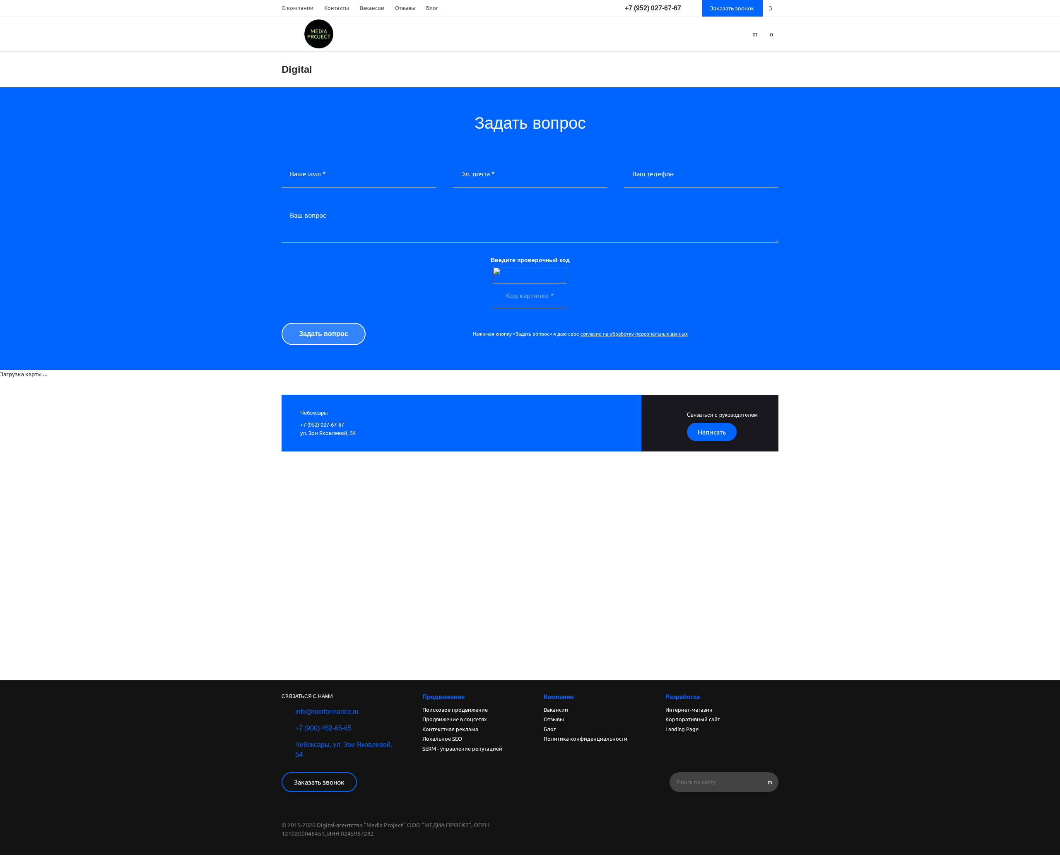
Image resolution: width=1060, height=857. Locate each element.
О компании (297, 8)
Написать (712, 432)
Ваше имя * (308, 174)
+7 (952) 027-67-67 (653, 8)
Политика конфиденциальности (585, 739)
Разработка (682, 696)
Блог (432, 8)
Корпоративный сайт (692, 719)
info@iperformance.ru (327, 711)
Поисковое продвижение (455, 710)
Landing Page (682, 729)
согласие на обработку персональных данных (634, 333)
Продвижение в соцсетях (454, 719)
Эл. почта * (478, 174)
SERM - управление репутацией (462, 748)
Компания (559, 696)
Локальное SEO (442, 739)
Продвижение (443, 696)
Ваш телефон (653, 174)
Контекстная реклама (450, 729)
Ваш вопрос (308, 215)
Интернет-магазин (689, 710)
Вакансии (372, 8)
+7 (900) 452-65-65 (323, 728)
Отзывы (405, 8)
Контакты (336, 8)
